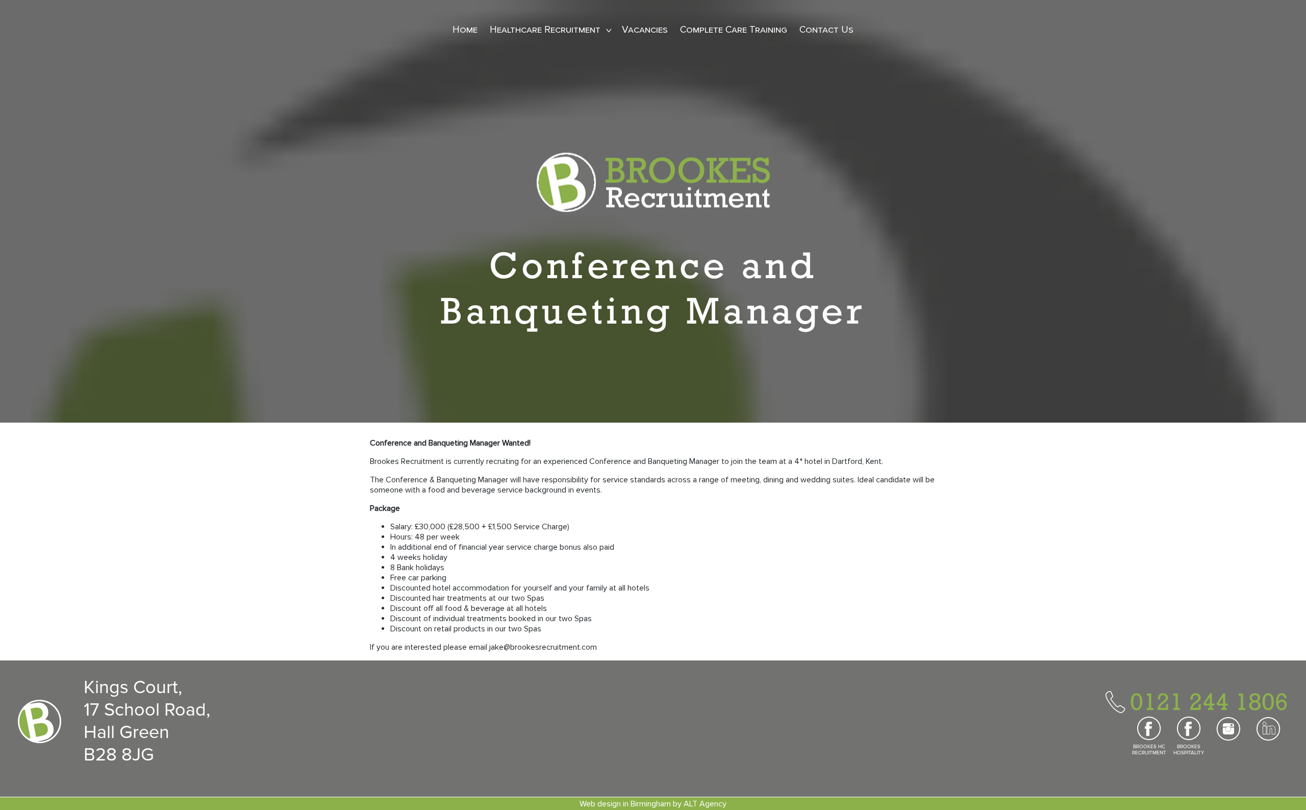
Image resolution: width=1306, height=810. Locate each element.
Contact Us (826, 30)
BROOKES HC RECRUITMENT (1149, 750)
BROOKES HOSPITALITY (1188, 750)
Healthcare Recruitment (545, 30)
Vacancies (645, 30)
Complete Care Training (733, 30)
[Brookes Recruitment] (653, 182)
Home (465, 30)
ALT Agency (705, 804)
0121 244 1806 (1209, 701)
